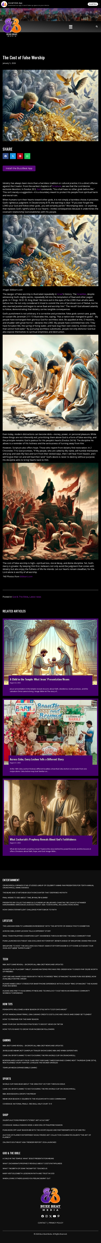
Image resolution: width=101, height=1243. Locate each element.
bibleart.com (26, 576)
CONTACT (42, 1222)
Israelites (81, 294)
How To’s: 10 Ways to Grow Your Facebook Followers (28, 1029)
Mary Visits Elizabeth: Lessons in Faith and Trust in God (28, 1173)
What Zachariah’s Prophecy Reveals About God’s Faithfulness (32, 1163)
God (39, 189)
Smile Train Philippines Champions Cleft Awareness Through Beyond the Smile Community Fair (47, 936)
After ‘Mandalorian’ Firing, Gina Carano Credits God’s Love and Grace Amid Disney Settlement (47, 1014)
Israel (60, 294)
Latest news (35, 596)
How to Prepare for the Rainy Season (21, 1019)
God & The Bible (20, 596)
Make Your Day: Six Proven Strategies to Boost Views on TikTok (33, 1024)
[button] (42, 1216)
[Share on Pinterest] (20, 156)
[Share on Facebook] (6, 156)
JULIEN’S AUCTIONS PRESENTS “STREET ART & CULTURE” (26, 1120)
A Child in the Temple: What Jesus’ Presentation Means (28, 1158)
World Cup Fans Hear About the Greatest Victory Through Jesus (34, 1084)
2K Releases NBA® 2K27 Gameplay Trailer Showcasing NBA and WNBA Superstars (40, 1051)
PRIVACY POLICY (56, 1222)
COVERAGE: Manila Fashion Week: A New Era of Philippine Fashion (32, 1125)
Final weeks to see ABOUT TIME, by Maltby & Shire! (25, 898)
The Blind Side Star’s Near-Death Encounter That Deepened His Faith (35, 893)
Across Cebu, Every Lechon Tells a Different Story (27, 931)
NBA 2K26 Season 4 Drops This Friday (19, 1094)
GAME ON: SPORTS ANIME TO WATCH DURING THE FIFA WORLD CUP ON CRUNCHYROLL (39, 1055)
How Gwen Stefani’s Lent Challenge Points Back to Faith (30, 910)
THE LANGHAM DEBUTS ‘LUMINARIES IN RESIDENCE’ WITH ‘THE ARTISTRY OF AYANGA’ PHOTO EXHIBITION (46, 926)
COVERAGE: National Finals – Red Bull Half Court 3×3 (27, 1104)
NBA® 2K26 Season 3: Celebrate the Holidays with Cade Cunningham (34, 1099)
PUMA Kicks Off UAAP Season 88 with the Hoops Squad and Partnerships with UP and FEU (44, 1130)
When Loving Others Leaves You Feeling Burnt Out (26, 1178)
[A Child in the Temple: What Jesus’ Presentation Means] (50, 657)
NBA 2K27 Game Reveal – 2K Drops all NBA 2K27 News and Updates (33, 964)
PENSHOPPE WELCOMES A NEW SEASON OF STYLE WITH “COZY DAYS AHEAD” (35, 1009)
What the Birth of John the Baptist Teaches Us (25, 1168)
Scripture (56, 186)
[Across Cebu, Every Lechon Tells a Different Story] (50, 737)
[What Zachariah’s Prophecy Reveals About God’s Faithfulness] (50, 817)
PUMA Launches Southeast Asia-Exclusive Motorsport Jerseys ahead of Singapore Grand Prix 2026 (49, 941)
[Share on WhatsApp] (27, 156)
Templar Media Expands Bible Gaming (20, 1068)
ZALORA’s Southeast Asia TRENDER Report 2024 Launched (29, 1142)
